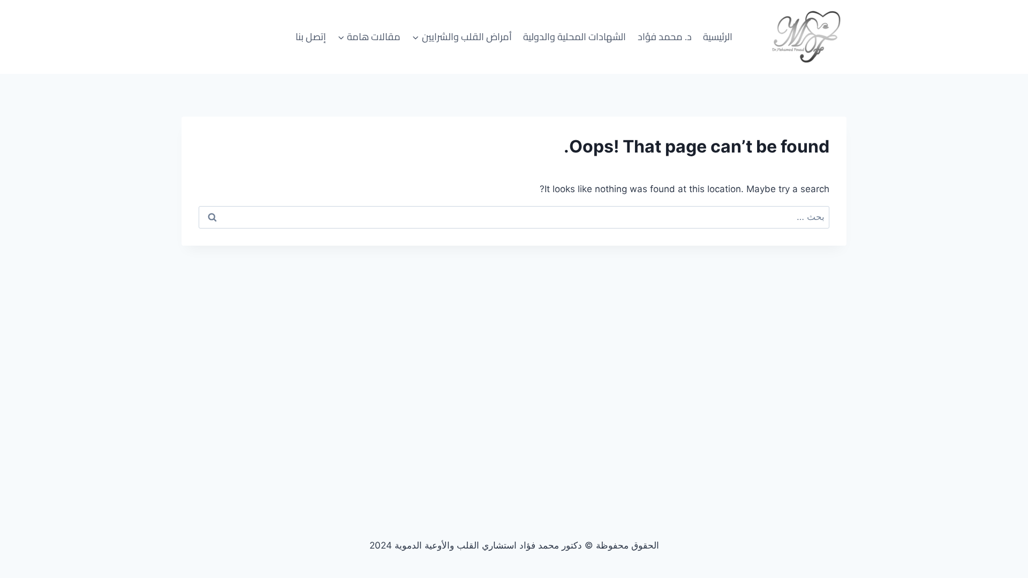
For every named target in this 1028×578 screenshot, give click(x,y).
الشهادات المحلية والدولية (574, 36)
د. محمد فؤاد (665, 36)
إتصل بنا (311, 36)
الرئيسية (717, 36)
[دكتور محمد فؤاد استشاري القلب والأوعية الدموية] (806, 37)
